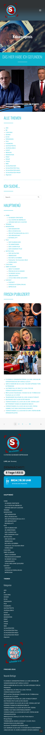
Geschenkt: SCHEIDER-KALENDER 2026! (16, 725)
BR (6, 130)
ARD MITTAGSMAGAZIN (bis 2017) (18, 233)
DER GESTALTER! (13, 253)
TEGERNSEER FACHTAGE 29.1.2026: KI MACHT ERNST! (22, 397)
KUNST (8, 150)
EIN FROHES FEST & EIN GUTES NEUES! (18, 399)
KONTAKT (8, 280)
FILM (7, 141)
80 (30, 424)
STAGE (8, 161)
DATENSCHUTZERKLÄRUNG (17, 284)
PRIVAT (8, 159)
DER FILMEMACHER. (14, 242)
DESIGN (8, 134)
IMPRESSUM (12, 287)
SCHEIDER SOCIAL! (14, 273)
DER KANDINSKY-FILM (15, 249)
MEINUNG (9, 152)
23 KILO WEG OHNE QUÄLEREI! (17, 278)
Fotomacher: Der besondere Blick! (18, 260)
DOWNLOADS (12, 262)
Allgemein (8, 175)
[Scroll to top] (41, 731)
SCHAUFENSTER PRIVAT (13, 172)
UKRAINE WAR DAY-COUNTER (17, 222)
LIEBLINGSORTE (13, 275)
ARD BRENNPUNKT (14, 235)
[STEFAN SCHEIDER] (11, 10)
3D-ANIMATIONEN (13, 244)
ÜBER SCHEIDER (11, 266)
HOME (7, 215)
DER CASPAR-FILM (14, 246)
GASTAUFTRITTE (11, 146)
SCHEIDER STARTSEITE (15, 217)
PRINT (7, 157)
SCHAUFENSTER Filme (12, 168)
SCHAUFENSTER (11, 166)
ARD (7, 128)
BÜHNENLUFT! (12, 237)
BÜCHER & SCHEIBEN (15, 258)
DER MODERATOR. (14, 229)
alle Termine (12, 461)
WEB (7, 163)
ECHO (7, 137)
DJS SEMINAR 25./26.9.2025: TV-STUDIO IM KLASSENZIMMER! (22, 728)
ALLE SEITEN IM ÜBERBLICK (17, 220)
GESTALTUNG (10, 251)
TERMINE (8, 224)
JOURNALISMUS (11, 148)
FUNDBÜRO (9, 143)
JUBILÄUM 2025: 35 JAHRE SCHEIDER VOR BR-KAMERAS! (21, 730)
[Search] (22, 197)
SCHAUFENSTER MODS (13, 170)
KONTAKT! (11, 282)
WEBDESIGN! (12, 255)
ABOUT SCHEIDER (14, 269)
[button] (40, 10)
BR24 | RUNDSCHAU (14, 231)
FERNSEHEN (10, 139)
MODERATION (10, 155)
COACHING (9, 132)
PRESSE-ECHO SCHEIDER (16, 271)
